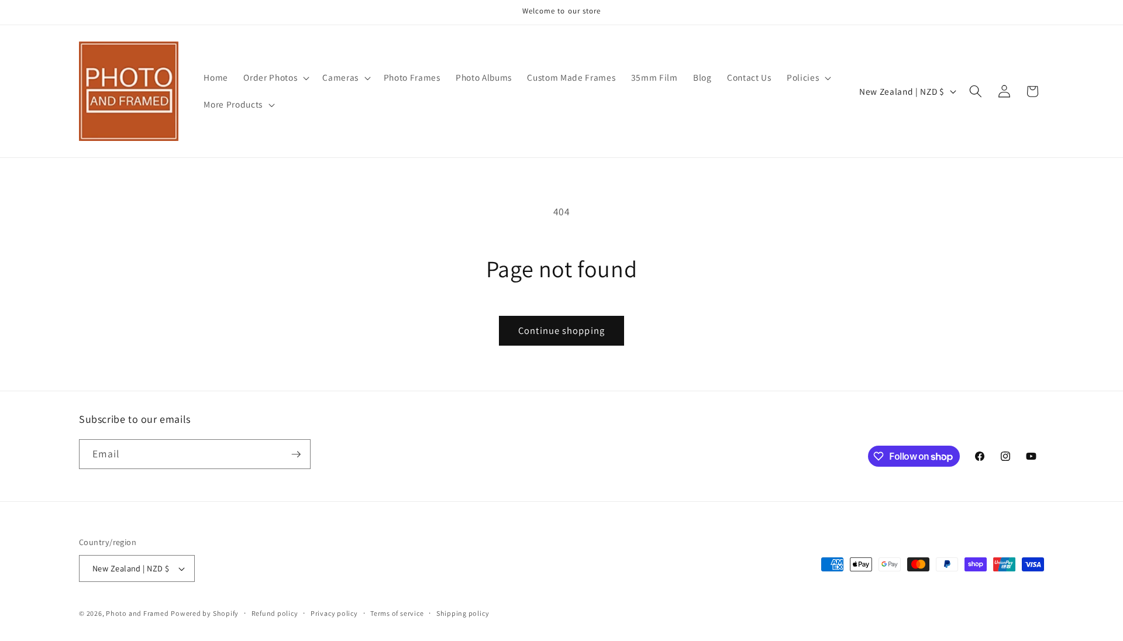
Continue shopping (561, 330)
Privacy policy (334, 613)
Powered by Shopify (205, 613)
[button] (275, 77)
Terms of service (396, 613)
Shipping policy (463, 613)
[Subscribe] (296, 454)
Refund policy (275, 613)
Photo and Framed (137, 613)
